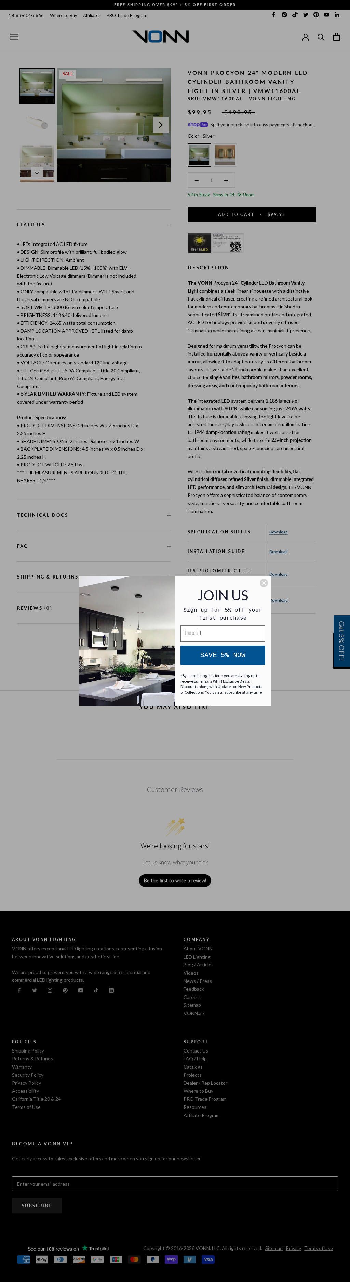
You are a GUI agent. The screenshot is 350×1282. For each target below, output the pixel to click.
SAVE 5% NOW (222, 655)
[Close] (264, 583)
